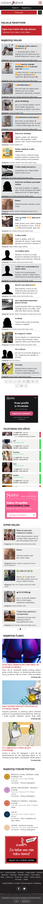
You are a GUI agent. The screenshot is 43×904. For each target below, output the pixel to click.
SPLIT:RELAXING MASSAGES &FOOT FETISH (26, 301)
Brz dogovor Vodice (23, 333)
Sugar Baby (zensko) (24, 377)
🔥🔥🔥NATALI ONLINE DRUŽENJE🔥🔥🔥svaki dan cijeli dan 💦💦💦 (26, 66)
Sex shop (18, 879)
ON (21, 145)
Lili (14, 437)
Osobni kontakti (14, 113)
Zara (15, 460)
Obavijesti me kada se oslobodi (26, 433)
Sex (27, 32)
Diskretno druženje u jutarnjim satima (27, 183)
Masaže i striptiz (14, 211)
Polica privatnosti (27, 883)
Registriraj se (26, 8)
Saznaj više (25, 901)
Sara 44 (14, 812)
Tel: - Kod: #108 (21, 455)
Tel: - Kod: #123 (21, 467)
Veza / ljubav (35, 875)
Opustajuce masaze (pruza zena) (30, 314)
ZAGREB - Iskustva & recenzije (22, 825)
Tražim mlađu (20, 235)
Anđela (16, 472)
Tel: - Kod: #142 (21, 478)
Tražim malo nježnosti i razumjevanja (26, 612)
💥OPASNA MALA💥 (23, 85)
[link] (21, 505)
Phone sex (18, 877)
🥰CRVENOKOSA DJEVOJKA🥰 (27, 117)
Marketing (37, 883)
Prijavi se (15, 8)
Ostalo (25, 879)
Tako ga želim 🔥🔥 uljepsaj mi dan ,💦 (27, 218)
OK (16, 901)
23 (21, 386)
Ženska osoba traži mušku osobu (27, 60)
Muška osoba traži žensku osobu (26, 162)
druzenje (18, 365)
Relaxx (18, 200)
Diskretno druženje (23, 133)
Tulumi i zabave (35, 877)
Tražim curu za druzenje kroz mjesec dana (27, 267)
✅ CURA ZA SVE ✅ (24, 571)
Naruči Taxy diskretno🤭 (25, 285)
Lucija (15, 484)
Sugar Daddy (13, 247)
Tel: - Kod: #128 (21, 443)
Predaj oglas (19, 12)
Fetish (13, 807)
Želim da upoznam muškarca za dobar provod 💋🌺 (24, 532)
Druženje (12, 162)
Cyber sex (12, 60)
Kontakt (17, 883)
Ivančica (16, 449)
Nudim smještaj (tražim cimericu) (24, 150)
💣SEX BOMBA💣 (22, 101)
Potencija (13, 875)
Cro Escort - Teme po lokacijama (23, 783)
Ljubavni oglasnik (6, 19)
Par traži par (20, 349)
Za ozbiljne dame (22, 251)
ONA (21, 113)
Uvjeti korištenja (7, 883)
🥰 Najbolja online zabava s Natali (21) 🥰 (26, 47)
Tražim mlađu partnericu (25, 167)
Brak (2, 877)
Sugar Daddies (23, 247)
